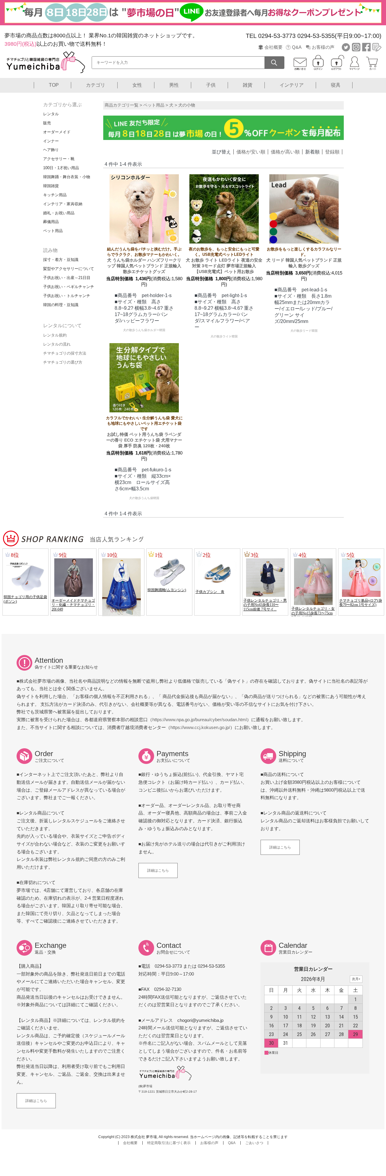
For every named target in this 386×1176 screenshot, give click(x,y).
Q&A (297, 47)
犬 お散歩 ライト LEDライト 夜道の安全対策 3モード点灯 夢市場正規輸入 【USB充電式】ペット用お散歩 (224, 260)
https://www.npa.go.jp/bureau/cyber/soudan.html (199, 719)
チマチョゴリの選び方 (62, 362)
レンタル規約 (55, 335)
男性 (174, 85)
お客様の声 (323, 47)
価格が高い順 (285, 151)
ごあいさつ (254, 1143)
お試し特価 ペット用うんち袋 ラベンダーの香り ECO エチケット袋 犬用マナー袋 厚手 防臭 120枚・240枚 (144, 432)
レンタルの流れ (57, 344)
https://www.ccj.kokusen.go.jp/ (200, 727)
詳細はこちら (158, 870)
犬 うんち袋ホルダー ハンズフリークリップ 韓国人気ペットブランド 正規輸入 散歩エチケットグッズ (144, 260)
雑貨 (247, 85)
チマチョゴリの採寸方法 (64, 353)
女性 (137, 85)
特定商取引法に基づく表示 (169, 1143)
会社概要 (273, 47)
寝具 (335, 85)
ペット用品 (153, 105)
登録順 (332, 151)
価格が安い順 (250, 151)
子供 (211, 85)
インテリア (292, 85)
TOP (54, 85)
